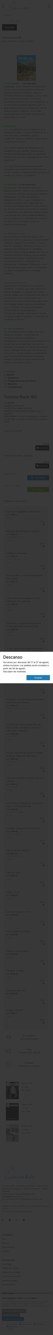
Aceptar (38, 677)
